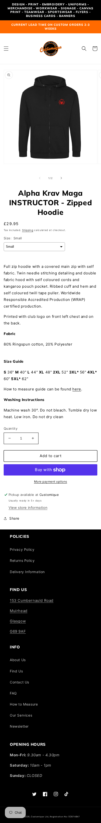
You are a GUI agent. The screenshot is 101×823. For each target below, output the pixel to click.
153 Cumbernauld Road (31, 600)
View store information (28, 507)
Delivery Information (27, 572)
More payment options (50, 481)
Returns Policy (22, 560)
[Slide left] (39, 178)
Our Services (21, 715)
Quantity (10, 428)
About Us (18, 660)
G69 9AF (18, 631)
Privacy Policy (22, 549)
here (76, 389)
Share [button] (14, 518)
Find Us (16, 671)
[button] (6, 48)
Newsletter (19, 726)
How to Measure (24, 704)
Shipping (27, 230)
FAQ (13, 693)
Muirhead (18, 610)
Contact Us (19, 682)
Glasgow (18, 621)
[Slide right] (61, 178)
